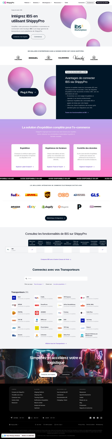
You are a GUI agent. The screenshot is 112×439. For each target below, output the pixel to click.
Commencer (90, 2)
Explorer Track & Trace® (55, 167)
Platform (27, 2)
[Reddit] (97, 417)
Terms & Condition (90, 424)
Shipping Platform (39, 392)
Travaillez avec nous (17, 394)
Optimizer (37, 408)
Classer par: (49, 284)
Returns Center (38, 402)
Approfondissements (85, 394)
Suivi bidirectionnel (67, 243)
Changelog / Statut (62, 400)
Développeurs (46, 2)
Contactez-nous (16, 397)
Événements (83, 405)
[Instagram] (101, 417)
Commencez (38, 37)
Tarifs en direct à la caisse (40, 243)
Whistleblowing (99, 424)
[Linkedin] (90, 417)
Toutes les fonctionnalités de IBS (76, 112)
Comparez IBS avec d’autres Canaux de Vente (55, 259)
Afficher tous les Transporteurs (55, 343)
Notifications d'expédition (41, 400)
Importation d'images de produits (102, 243)
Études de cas (83, 400)
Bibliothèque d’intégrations (55, 218)
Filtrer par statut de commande (76, 243)
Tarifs (66, 2)
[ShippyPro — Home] (8, 3)
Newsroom (14, 402)
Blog (81, 402)
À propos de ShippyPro (18, 392)
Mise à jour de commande (32, 243)
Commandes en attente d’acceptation (94, 243)
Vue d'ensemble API (62, 392)
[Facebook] (94, 417)
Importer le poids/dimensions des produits (57, 243)
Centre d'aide (15, 400)
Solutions (36, 2)
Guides (81, 397)
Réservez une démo (102, 2)
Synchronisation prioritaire (85, 243)
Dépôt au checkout (48, 243)
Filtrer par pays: (29, 284)
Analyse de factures (39, 405)
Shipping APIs (38, 394)
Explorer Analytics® (86, 167)
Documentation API (62, 397)
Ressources (57, 2)
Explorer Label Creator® (24, 167)
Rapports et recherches (86, 408)
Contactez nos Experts (20, 37)
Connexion (82, 2)
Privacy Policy (81, 424)
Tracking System (38, 397)
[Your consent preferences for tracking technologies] (2, 436)
